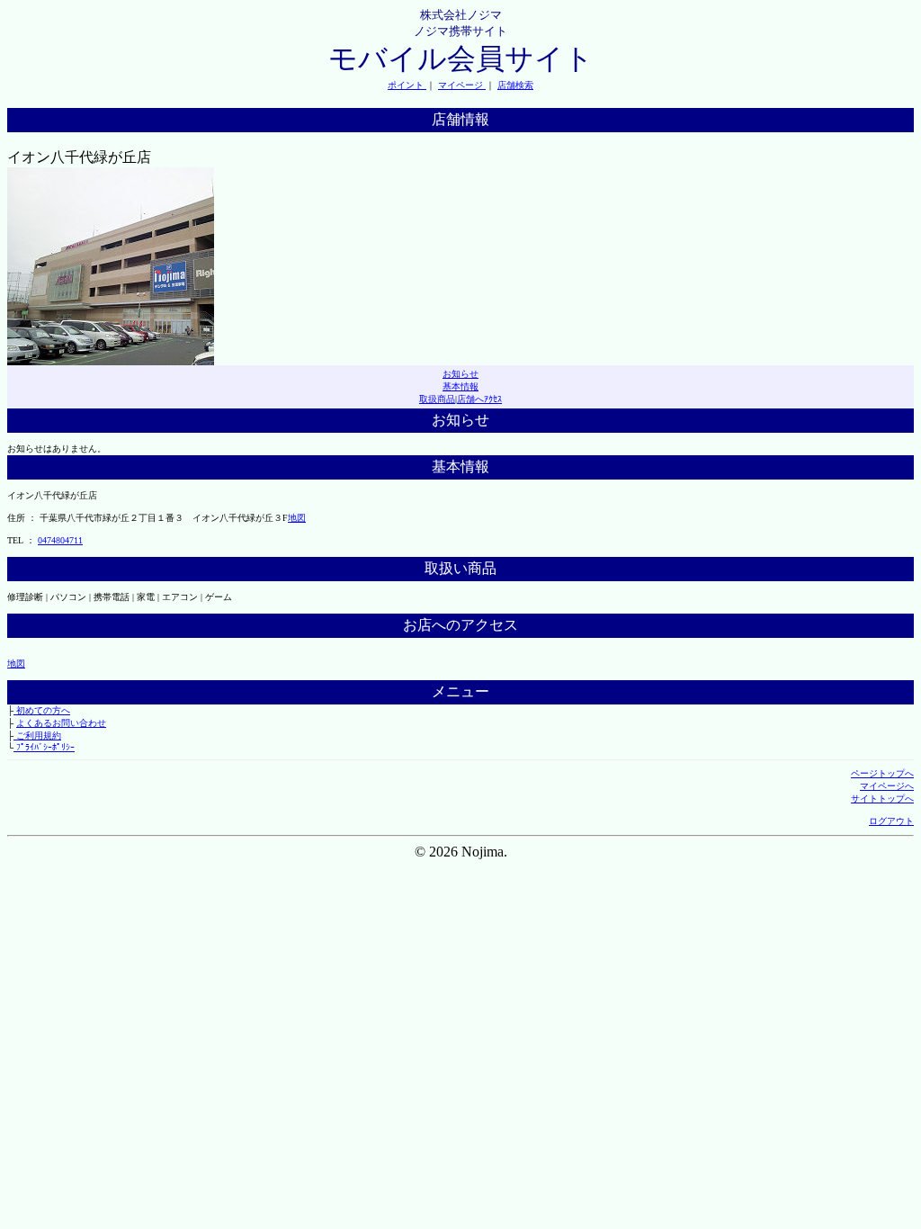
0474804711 (60, 540)
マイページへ (887, 786)
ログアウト (891, 821)
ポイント (407, 85)
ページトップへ (882, 773)
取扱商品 (437, 399)
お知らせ (460, 374)
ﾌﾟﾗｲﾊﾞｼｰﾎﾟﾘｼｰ (44, 747)
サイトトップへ (882, 798)
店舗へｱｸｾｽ (479, 399)
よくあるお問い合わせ (61, 723)
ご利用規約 (37, 735)
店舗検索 (515, 85)
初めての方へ (41, 710)
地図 (297, 518)
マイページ (462, 85)
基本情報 (460, 386)
